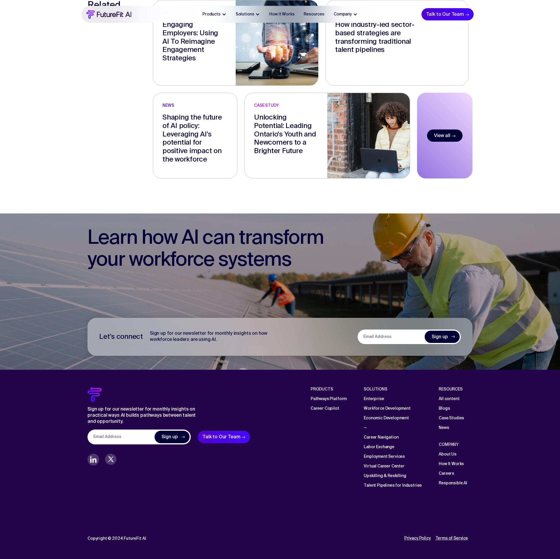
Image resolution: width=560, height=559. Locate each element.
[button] (214, 14)
